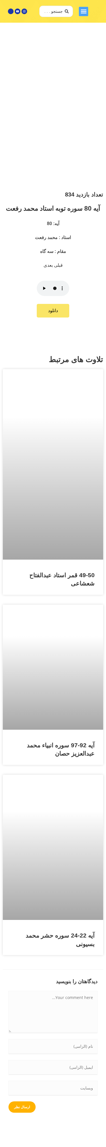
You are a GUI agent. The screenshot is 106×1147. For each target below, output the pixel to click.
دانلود (53, 310)
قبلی (58, 265)
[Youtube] (17, 11)
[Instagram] (24, 11)
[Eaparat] (11, 11)
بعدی (49, 265)
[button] (83, 11)
